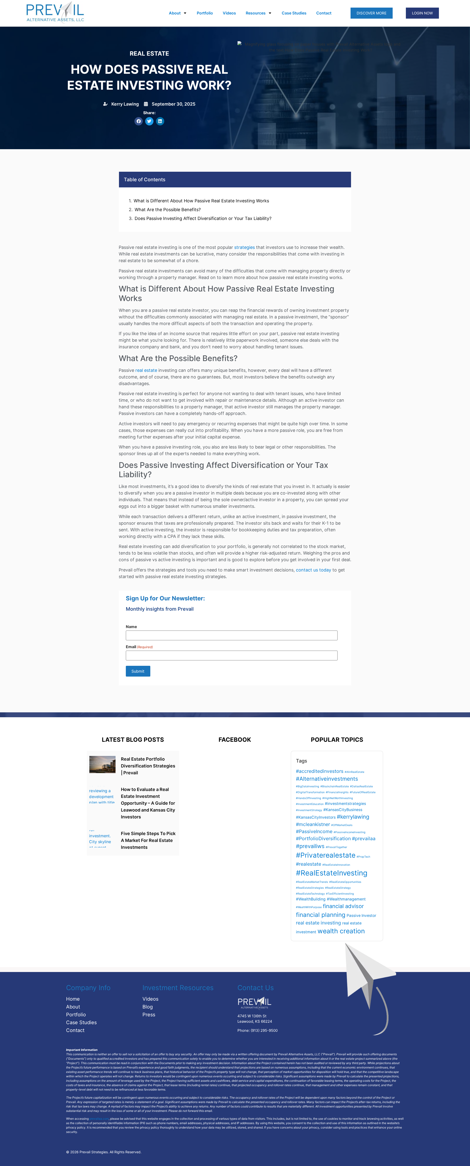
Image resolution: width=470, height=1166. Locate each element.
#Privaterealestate (325, 855)
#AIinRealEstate (354, 772)
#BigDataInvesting (307, 786)
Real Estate (149, 53)
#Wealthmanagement (346, 899)
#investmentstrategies (345, 803)
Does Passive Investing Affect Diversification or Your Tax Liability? (203, 218)
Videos (229, 13)
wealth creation (341, 931)
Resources (256, 13)
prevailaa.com (99, 1118)
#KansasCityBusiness (342, 809)
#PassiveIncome (314, 831)
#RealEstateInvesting (331, 873)
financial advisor (343, 906)
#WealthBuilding (311, 899)
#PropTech (363, 856)
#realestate (308, 864)
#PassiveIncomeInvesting (349, 832)
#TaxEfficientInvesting (340, 893)
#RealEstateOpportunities (345, 882)
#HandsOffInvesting (308, 798)
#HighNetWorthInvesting (337, 798)
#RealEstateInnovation (336, 864)
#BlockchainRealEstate (334, 786)
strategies (244, 247)
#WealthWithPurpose (309, 907)
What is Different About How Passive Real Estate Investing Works (201, 200)
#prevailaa (364, 838)
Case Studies (294, 13)
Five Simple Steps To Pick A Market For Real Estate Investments (148, 840)
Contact (323, 13)
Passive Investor (361, 915)
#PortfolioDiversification (323, 838)
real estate (146, 370)
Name (131, 627)
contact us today (313, 569)
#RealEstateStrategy (338, 887)
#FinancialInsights (337, 792)
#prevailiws (310, 846)
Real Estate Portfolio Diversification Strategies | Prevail (148, 765)
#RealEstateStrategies (310, 887)
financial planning (320, 914)
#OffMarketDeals (341, 825)
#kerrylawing (353, 817)
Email (139, 647)
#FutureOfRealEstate (363, 792)
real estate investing (318, 923)
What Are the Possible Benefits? (168, 209)
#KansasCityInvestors (316, 817)
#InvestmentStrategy (309, 810)
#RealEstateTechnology (310, 893)
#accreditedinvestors (319, 771)
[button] (138, 121)
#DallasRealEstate (361, 786)
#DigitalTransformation (310, 792)
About (175, 13)
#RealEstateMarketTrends (312, 882)
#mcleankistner (313, 824)
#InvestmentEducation (310, 804)
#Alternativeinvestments (327, 779)
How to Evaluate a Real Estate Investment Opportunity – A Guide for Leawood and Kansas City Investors (148, 803)
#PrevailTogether (336, 847)
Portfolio (205, 13)
